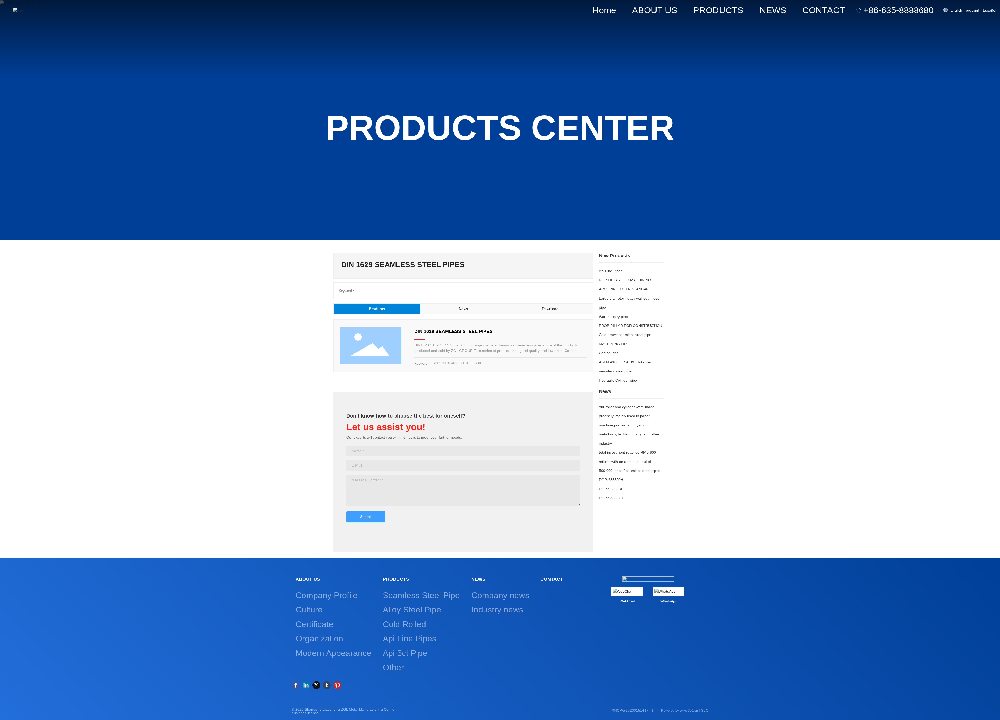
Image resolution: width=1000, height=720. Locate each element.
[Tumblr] (327, 685)
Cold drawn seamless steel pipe (625, 335)
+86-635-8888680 (898, 10)
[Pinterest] (337, 685)
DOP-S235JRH (611, 489)
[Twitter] (316, 685)
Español (989, 10)
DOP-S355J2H (611, 498)
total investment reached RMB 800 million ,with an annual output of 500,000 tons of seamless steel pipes (629, 461)
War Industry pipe (613, 316)
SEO (704, 710)
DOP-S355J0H (611, 480)
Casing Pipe (609, 353)
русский (972, 10)
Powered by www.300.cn (679, 710)
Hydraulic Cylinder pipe (618, 380)
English (956, 10)
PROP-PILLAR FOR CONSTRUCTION (630, 326)
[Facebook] (295, 685)
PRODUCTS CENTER (500, 127)
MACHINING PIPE (614, 344)
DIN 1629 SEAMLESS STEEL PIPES (453, 331)
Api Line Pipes (610, 271)
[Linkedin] (306, 685)
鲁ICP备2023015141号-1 (632, 710)
